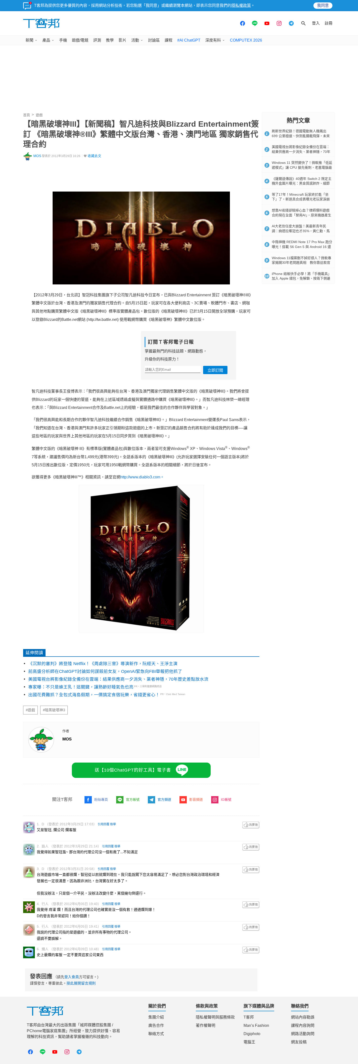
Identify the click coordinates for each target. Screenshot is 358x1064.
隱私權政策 (241, 5)
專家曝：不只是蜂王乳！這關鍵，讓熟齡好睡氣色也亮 (80, 687)
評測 (97, 40)
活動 (135, 40)
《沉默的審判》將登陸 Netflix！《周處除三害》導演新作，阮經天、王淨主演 (103, 663)
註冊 (328, 23)
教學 (110, 40)
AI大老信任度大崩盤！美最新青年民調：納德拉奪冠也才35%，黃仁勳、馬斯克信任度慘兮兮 (301, 230)
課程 (168, 40)
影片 (122, 40)
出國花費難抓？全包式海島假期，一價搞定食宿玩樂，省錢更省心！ (94, 694)
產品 (46, 40)
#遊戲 (30, 710)
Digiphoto (252, 1034)
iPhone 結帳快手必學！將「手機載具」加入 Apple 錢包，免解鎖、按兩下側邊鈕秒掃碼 (301, 278)
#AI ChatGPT (188, 40)
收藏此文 (94, 156)
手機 (63, 40)
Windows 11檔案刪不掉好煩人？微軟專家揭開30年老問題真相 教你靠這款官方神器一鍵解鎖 (301, 262)
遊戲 (39, 115)
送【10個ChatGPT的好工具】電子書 (133, 770)
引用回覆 (103, 824)
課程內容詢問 (302, 1025)
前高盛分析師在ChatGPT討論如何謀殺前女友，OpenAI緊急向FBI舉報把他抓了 (105, 671)
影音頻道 (196, 799)
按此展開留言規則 (81, 983)
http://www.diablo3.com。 (142, 477)
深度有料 (213, 40)
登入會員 (71, 977)
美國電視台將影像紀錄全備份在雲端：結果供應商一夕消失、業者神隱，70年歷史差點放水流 (118, 679)
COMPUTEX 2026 (246, 40)
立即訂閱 (215, 370)
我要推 (250, 825)
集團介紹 (156, 1017)
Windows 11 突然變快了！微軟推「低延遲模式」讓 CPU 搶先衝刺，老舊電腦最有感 (302, 167)
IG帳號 (226, 799)
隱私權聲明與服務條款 (215, 1017)
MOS (37, 156)
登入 (316, 23)
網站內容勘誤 (302, 1017)
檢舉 (113, 824)
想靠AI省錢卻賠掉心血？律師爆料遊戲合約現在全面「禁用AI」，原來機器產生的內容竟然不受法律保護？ (301, 215)
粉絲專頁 (101, 799)
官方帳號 (133, 799)
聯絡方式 (156, 1034)
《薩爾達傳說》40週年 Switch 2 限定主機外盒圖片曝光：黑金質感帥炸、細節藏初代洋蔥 (301, 183)
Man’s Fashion (256, 1025)
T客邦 (249, 1017)
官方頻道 (164, 799)
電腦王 (249, 1042)
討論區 (154, 40)
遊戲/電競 (80, 40)
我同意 (323, 5)
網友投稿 (299, 1042)
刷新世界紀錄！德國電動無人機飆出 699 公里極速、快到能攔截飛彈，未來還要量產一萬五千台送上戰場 (301, 135)
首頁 (26, 115)
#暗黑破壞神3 (54, 710)
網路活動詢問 (302, 1034)
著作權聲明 (205, 1025)
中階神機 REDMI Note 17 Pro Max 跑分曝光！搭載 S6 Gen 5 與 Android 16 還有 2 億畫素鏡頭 (302, 246)
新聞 (29, 40)
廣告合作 (156, 1025)
